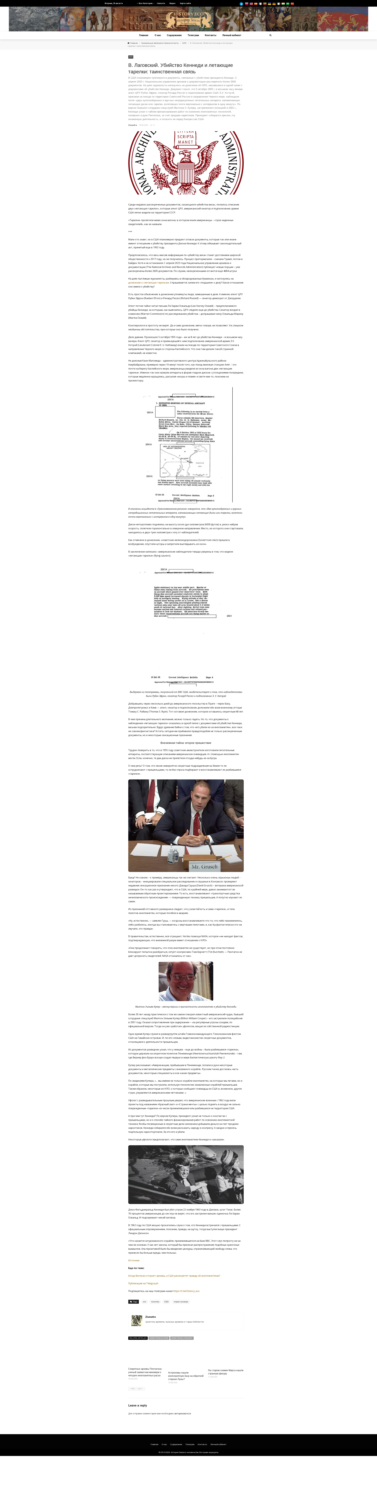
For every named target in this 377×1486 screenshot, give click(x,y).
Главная (143, 35)
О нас (158, 35)
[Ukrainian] (270, 4)
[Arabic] (288, 4)
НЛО (131, 57)
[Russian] (247, 4)
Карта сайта (185, 3)
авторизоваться (182, 1413)
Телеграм (193, 35)
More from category (181, 1338)
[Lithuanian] (265, 4)
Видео (172, 3)
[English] (251, 4)
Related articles (138, 1338)
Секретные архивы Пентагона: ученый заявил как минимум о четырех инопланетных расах (145, 1372)
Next (140, 1389)
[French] (261, 4)
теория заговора (181, 1302)
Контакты (210, 35)
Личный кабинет (231, 35)
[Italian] (279, 4)
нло (144, 1302)
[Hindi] (283, 4)
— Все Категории (144, 3)
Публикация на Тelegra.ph (143, 1283)
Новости (161, 3)
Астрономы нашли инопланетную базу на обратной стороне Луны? (186, 1376)
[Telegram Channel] (242, 4)
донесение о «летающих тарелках (148, 282)
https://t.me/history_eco (186, 1291)
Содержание (174, 35)
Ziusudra (132, 125)
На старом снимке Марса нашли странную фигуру (225, 1371)
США (166, 1302)
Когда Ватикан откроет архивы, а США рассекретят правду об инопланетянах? (174, 1275)
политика (155, 1302)
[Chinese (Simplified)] (293, 4)
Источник (134, 1260)
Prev (133, 1389)
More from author (159, 1338)
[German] (274, 4)
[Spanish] (256, 4)
